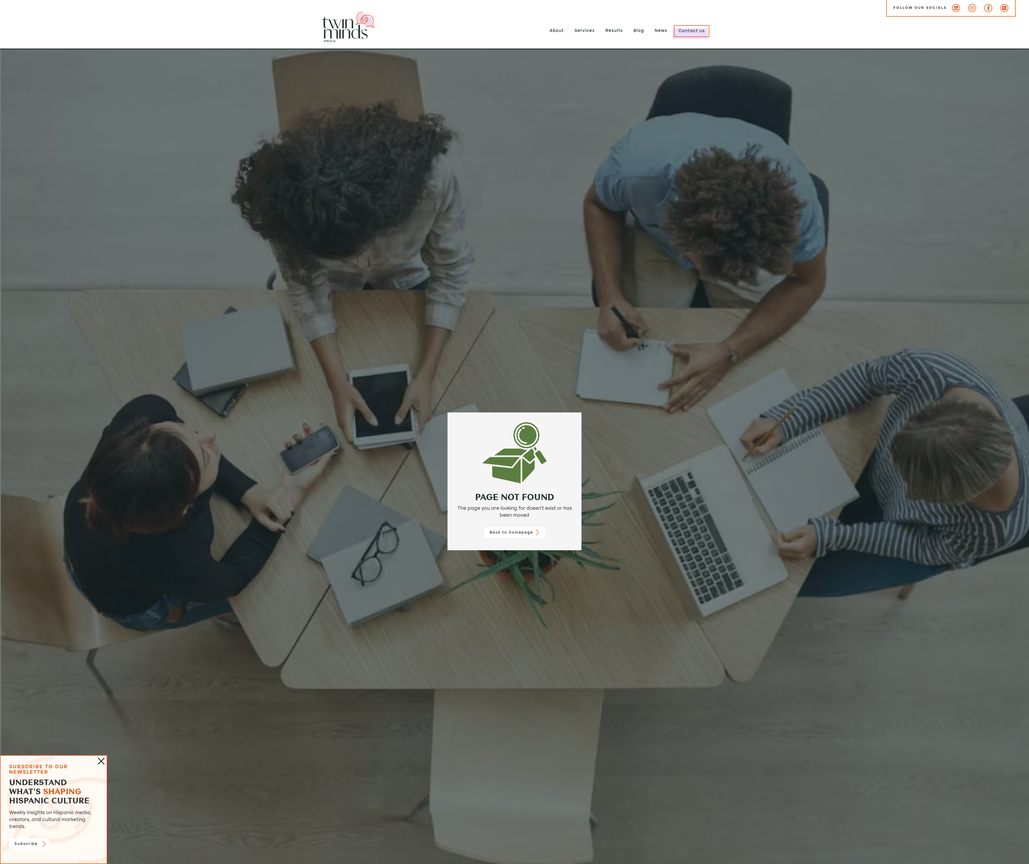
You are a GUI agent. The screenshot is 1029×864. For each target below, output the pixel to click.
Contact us (691, 31)
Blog (638, 31)
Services (585, 31)
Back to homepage (511, 532)
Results (614, 31)
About (557, 31)
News (661, 31)
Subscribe (26, 844)
